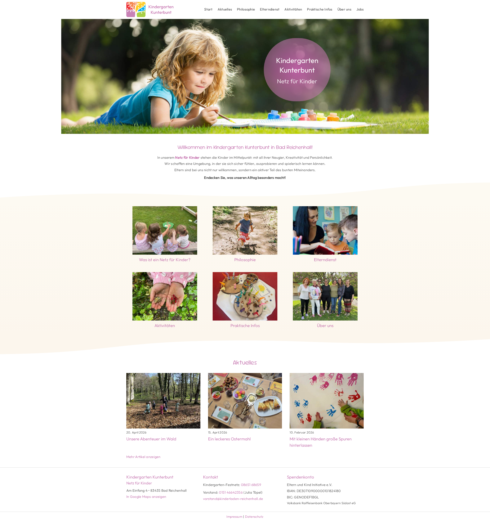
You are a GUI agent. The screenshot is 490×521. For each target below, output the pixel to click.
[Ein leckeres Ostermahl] (245, 412)
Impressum (234, 516)
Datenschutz (254, 516)
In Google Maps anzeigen (146, 496)
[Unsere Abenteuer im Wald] (163, 412)
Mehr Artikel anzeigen (143, 457)
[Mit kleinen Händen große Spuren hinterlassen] (327, 412)
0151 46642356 (231, 492)
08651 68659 (251, 485)
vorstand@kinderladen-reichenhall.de (233, 498)
